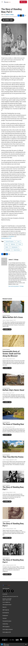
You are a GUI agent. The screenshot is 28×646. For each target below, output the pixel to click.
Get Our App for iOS (7, 632)
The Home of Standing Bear (13, 424)
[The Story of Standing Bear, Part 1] (13, 477)
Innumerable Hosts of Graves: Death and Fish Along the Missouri (12, 353)
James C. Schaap (9, 14)
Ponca (19, 244)
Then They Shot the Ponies (13, 457)
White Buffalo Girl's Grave (13, 317)
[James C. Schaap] (4, 261)
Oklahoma (13, 244)
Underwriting (5, 623)
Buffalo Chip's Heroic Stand (13, 390)
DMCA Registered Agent (7, 604)
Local (18, 241)
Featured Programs (10, 241)
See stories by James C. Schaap (16, 286)
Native (7, 247)
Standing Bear (15, 247)
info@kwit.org (7, 602)
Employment (5, 615)
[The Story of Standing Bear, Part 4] (13, 549)
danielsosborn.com (6, 238)
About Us (4, 607)
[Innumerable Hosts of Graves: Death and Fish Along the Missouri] (13, 341)
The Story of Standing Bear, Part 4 (13, 561)
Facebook (11, 236)
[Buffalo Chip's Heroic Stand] (13, 379)
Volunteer (5, 618)
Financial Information (7, 621)
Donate (24, 2)
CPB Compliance (6, 626)
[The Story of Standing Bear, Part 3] (13, 513)
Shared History (17, 250)
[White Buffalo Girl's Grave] (13, 307)
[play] (2, 644)
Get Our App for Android (8, 629)
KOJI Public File (6, 612)
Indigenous (8, 250)
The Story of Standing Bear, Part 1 (13, 488)
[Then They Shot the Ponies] (13, 446)
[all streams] (26, 644)
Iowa (7, 244)
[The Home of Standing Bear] (13, 414)
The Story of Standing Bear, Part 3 (13, 524)
